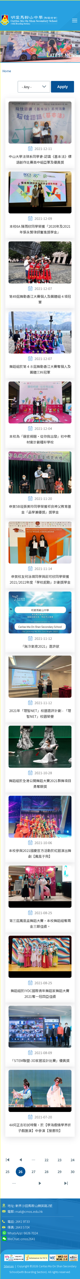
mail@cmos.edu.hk (29, 1211)
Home (6, 71)
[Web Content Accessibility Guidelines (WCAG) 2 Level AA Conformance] (58, 1257)
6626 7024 (31, 1233)
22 (48, 1161)
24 (74, 1161)
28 (48, 1172)
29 (61, 1172)
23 (61, 1161)
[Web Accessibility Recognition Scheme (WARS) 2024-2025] (73, 1257)
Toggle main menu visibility (75, 20)
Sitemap (9, 1266)
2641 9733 (22, 1221)
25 (9, 1172)
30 (74, 1172)
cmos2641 (27, 1238)
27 (35, 1172)
